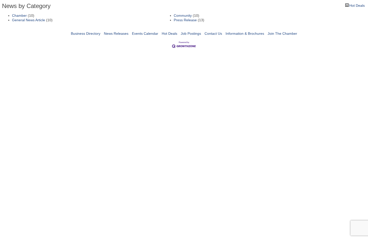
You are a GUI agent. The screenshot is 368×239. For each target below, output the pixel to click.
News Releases (116, 34)
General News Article (28, 20)
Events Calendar (145, 34)
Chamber (19, 16)
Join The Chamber (282, 34)
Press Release (185, 20)
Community (183, 16)
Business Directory (85, 34)
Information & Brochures (245, 34)
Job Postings (191, 34)
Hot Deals (357, 5)
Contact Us (213, 34)
